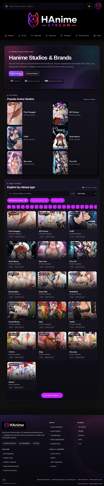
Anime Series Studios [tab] (17, 200)
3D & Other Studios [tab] (39, 200)
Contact (53, 466)
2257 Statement (56, 462)
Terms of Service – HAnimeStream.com (90, 483)
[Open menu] (89, 6)
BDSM (81, 431)
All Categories (8, 454)
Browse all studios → (90, 99)
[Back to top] (99, 481)
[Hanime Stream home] (14, 425)
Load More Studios (52, 395)
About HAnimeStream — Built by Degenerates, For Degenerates (56, 479)
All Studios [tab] (57, 200)
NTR (80, 439)
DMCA (53, 458)
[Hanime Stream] (52, 20)
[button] (97, 6)
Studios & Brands (9, 462)
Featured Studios (32, 73)
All (9, 206)
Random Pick (55, 444)
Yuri (80, 444)
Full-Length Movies (57, 439)
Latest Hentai (55, 431)
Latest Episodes (56, 427)
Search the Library (10, 470)
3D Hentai (82, 427)
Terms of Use (55, 454)
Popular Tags (8, 458)
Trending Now (55, 435)
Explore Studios (16, 73)
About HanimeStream (11, 466)
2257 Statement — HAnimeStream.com (90, 479)
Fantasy (81, 435)
